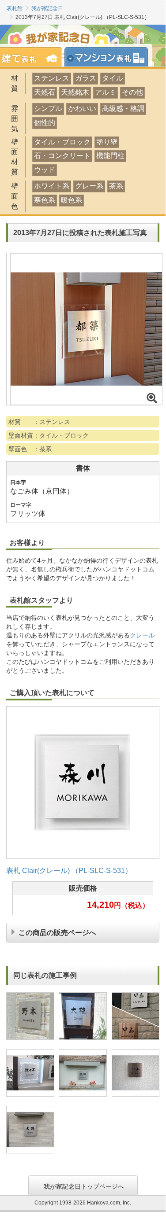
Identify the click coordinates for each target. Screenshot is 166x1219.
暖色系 (71, 200)
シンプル (48, 108)
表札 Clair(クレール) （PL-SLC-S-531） (69, 870)
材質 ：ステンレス (39, 421)
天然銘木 (75, 92)
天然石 (44, 92)
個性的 (44, 122)
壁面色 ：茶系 (30, 449)
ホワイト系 (51, 186)
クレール (142, 635)
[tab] (109, 57)
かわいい (82, 108)
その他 (132, 92)
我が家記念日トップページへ (84, 1185)
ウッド (44, 169)
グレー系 (89, 186)
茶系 (116, 186)
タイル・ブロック (62, 142)
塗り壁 (106, 142)
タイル (112, 78)
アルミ (105, 92)
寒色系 (44, 200)
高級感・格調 (123, 108)
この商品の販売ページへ (57, 932)
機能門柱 (110, 155)
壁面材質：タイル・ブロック (48, 435)
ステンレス (51, 78)
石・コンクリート (62, 155)
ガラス (85, 78)
